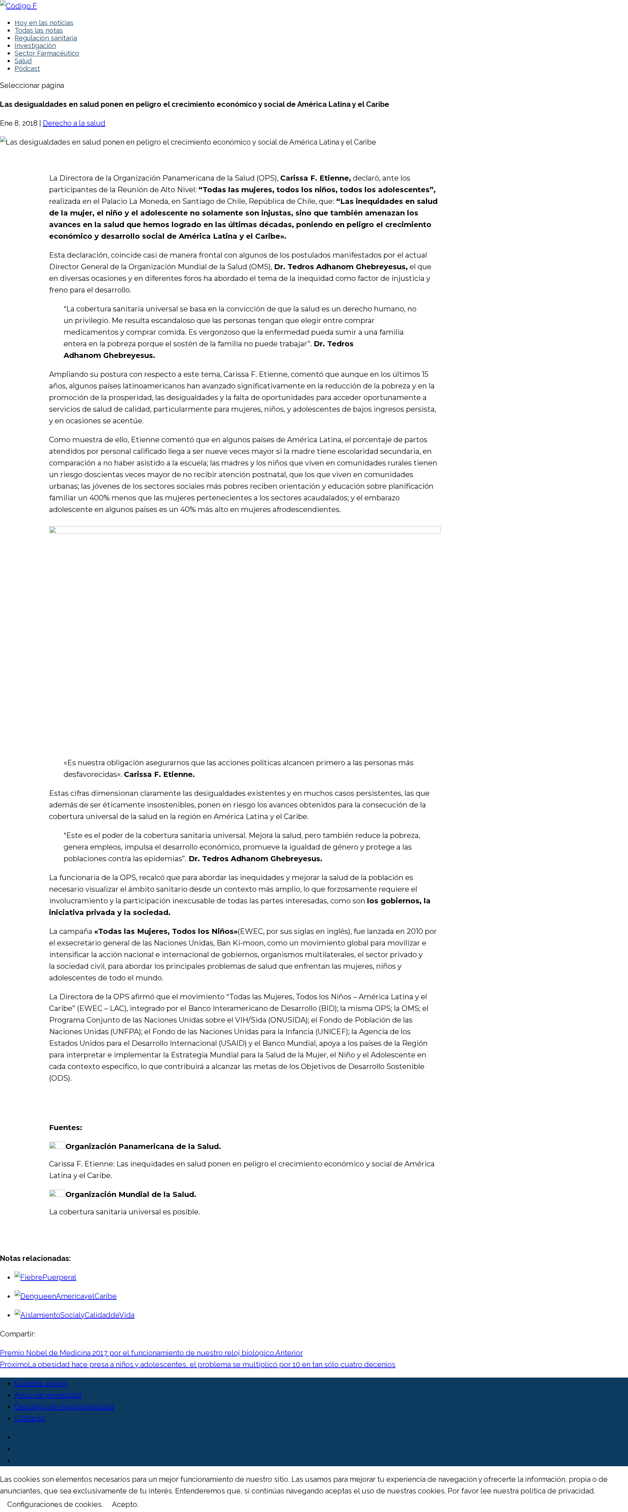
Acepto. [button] (125, 1504)
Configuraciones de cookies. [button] (55, 1504)
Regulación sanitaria (46, 38)
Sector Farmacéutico (47, 53)
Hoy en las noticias (44, 23)
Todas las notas (39, 30)
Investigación (35, 45)
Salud (23, 61)
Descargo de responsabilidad (64, 1406)
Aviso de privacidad (48, 1395)
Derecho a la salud (74, 123)
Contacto (30, 1418)
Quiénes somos (41, 1383)
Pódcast (27, 68)
